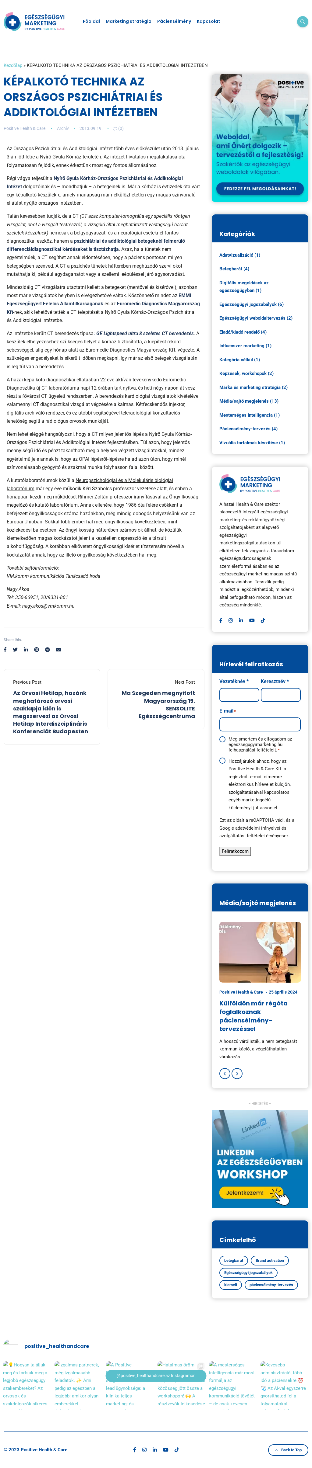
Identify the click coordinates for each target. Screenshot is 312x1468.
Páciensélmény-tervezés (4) (248, 429)
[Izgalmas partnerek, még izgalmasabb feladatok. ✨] (79, 1385)
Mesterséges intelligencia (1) (249, 415)
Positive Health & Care (24, 128)
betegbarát (233, 1260)
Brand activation (270, 1260)
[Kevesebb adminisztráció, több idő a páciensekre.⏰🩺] (285, 1385)
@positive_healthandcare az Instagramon (156, 1375)
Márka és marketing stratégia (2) (253, 387)
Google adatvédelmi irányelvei (249, 828)
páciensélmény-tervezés (271, 1284)
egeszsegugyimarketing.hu (255, 744)
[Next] (237, 1073)
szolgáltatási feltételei (242, 835)
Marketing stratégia (128, 21)
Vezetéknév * (234, 681)
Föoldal (91, 21)
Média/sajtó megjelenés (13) (248, 401)
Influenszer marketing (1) (245, 346)
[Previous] (224, 1073)
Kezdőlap (13, 65)
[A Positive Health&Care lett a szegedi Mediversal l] (130, 1385)
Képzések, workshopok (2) (246, 373)
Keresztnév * (275, 681)
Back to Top (291, 1450)
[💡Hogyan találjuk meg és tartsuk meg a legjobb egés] (27, 1385)
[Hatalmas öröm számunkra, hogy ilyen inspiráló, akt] (182, 1385)
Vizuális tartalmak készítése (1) (252, 443)
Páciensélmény (174, 21)
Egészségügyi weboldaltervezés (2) (255, 318)
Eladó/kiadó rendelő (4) (243, 332)
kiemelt (230, 1284)
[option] (260, 991)
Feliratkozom (235, 851)
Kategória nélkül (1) (239, 360)
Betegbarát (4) (234, 269)
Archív (63, 128)
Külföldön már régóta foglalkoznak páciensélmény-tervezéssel (253, 1016)
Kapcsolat (208, 21)
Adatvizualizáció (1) (239, 255)
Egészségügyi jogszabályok (248, 1272)
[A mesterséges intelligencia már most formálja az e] (233, 1385)
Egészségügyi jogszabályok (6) (251, 304)
